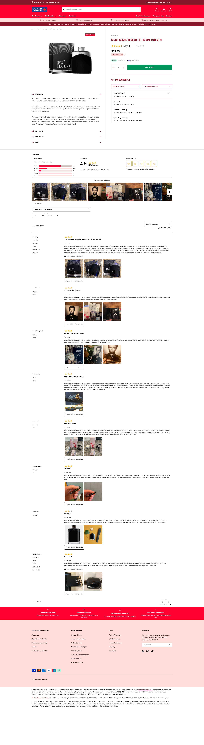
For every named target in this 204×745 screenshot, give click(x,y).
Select (42, 2)
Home (34, 29)
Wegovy (112, 647)
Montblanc (114, 35)
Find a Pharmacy (115, 635)
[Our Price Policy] (124, 54)
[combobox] (101, 9)
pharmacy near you (145, 689)
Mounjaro (112, 650)
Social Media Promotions (80, 654)
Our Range (36, 16)
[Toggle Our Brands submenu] (55, 16)
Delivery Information (78, 639)
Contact (169, 16)
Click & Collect (76, 643)
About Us (35, 635)
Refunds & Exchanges (78, 647)
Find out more (166, 2)
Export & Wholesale (39, 639)
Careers (35, 647)
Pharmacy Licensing (39, 643)
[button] (170, 10)
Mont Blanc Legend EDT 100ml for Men (49, 29)
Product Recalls (76, 650)
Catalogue (72, 16)
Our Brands (49, 16)
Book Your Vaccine (143, 16)
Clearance (62, 16)
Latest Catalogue (115, 643)
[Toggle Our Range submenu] (41, 16)
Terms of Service (77, 662)
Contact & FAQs (76, 635)
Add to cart (149, 67)
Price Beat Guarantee (40, 650)
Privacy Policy (76, 658)
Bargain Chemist (42, 679)
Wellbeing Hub (158, 16)
